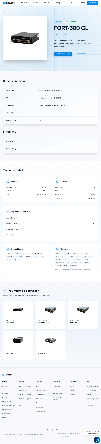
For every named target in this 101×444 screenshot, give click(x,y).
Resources (46, 3)
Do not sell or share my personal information (74, 437)
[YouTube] (44, 430)
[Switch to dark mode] (77, 2)
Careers (72, 390)
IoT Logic (5, 393)
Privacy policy (62, 433)
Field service (23, 390)
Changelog (39, 407)
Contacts (72, 395)
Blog (37, 386)
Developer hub (7, 409)
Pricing (57, 3)
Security (89, 395)
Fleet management (25, 386)
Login (83, 3)
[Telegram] (57, 430)
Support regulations (93, 399)
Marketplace (6, 413)
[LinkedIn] (48, 430)
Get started (92, 3)
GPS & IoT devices (7, 401)
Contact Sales (81, 54)
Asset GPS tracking (25, 395)
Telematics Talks (41, 390)
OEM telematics (57, 393)
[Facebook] (53, 430)
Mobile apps (56, 404)
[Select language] (71, 2)
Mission (72, 386)
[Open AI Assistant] (97, 440)
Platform (24, 3)
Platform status (40, 411)
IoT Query (5, 397)
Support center (40, 395)
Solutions (35, 3)
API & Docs (39, 399)
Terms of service (73, 433)
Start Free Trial (61, 54)
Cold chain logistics (25, 399)
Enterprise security (92, 386)
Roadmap (39, 403)
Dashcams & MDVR (8, 405)
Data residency (91, 390)
